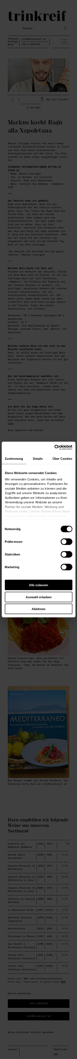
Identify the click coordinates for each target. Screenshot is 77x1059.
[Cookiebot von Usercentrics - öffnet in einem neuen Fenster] (54, 447)
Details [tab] (38, 458)
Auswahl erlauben (39, 597)
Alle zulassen (38, 585)
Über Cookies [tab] (62, 458)
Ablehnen (38, 609)
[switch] (66, 541)
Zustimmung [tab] (14, 458)
